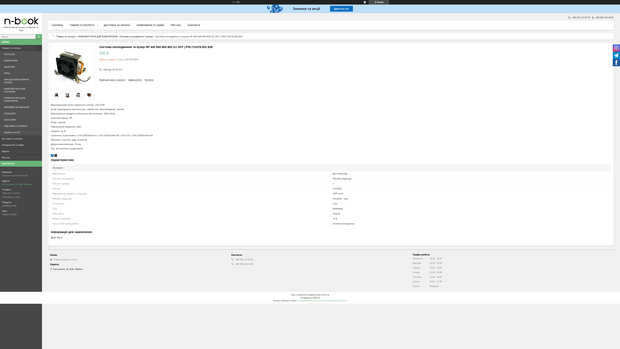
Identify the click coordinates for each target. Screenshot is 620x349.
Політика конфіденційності (334, 301)
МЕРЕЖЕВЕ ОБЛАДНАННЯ (16, 107)
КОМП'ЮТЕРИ (11, 60)
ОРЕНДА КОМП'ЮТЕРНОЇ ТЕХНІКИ (16, 81)
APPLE (7, 73)
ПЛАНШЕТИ (10, 113)
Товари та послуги (11, 48)
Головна (57, 25)
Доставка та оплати (12, 138)
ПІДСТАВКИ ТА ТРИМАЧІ (15, 126)
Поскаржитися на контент (309, 301)
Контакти (194, 25)
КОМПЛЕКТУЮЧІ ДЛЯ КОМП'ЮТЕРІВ (14, 99)
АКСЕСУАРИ (10, 119)
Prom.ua (325, 295)
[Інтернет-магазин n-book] (21, 20)
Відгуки (5, 151)
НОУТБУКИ (9, 54)
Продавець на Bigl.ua (310, 298)
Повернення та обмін (13, 144)
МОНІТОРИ (9, 66)
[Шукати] (39, 36)
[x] (55, 156)
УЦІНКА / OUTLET (12, 132)
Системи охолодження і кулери (136, 36)
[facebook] (52, 156)
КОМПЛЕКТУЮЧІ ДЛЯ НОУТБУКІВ (14, 90)
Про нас (6, 157)
